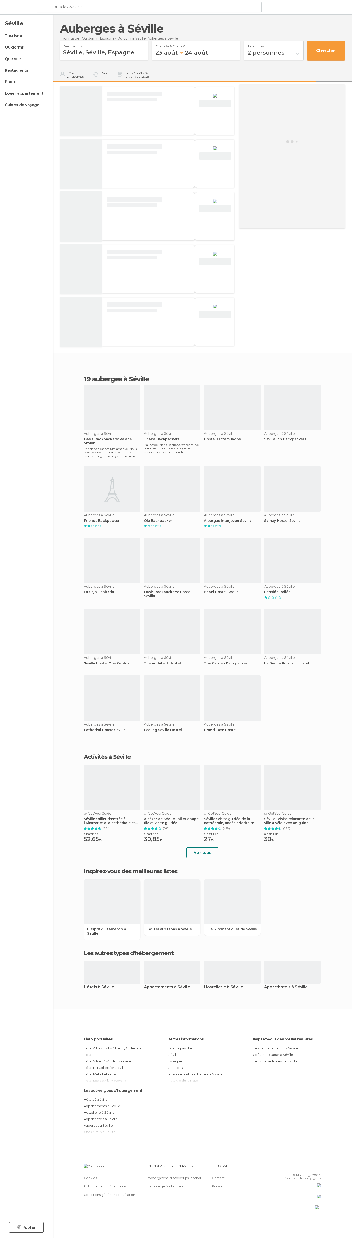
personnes (268, 52)
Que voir (13, 59)
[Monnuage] (18, 7)
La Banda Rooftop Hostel (286, 663)
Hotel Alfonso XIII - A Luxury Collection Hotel (113, 1051)
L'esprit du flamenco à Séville (106, 931)
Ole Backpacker (158, 521)
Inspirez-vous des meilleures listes (283, 1039)
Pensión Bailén (277, 592)
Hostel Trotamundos (222, 439)
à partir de (91, 834)
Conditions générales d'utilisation (109, 1195)
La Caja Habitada (99, 592)
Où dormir (14, 47)
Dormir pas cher (180, 1048)
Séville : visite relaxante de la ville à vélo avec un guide (289, 821)
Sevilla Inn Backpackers (285, 439)
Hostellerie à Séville (223, 987)
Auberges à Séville (98, 1125)
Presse (217, 1186)
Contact (218, 1178)
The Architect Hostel (162, 663)
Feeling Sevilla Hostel (163, 730)
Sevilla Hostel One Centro (106, 663)
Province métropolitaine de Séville (195, 1074)
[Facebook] (293, 1167)
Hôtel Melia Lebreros (100, 1074)
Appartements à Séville (167, 987)
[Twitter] (301, 1167)
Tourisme (14, 36)
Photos (12, 82)
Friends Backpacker (101, 521)
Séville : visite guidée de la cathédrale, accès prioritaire (229, 821)
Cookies (90, 1178)
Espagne (175, 1061)
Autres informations (186, 1039)
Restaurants (16, 70)
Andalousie (177, 1067)
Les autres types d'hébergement (113, 1090)
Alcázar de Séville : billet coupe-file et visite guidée (172, 821)
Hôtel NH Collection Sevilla (104, 1067)
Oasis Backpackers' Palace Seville (108, 441)
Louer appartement (24, 93)
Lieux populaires (98, 1039)
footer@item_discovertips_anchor (174, 1178)
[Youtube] (317, 1167)
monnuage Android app (166, 1186)
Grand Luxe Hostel (220, 730)
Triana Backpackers (162, 439)
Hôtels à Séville (99, 987)
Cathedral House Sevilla (104, 730)
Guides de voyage (22, 105)
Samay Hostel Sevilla (282, 521)
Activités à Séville (107, 757)
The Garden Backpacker (225, 663)
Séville (173, 1055)
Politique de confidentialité (105, 1186)
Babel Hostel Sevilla (221, 592)
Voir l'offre (215, 103)
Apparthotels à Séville (286, 987)
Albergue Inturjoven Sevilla (227, 521)
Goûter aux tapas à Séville (169, 929)
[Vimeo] (309, 1167)
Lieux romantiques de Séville (232, 929)
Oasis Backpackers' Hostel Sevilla (167, 594)
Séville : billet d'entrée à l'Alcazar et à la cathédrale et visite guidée (109, 821)
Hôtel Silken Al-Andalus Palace (107, 1061)
